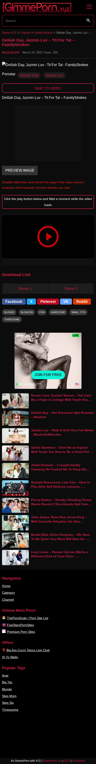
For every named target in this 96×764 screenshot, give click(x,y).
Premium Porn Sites (21, 631)
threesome (12, 319)
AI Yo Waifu (10, 657)
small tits (78, 312)
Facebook (13, 301)
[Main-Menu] (89, 7)
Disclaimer (78, 760)
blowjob (27, 312)
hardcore (58, 312)
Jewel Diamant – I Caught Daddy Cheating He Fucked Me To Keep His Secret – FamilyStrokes (59, 469)
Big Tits (7, 682)
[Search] (88, 20)
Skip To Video (48, 88)
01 (14, 32)
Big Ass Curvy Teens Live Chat (28, 650)
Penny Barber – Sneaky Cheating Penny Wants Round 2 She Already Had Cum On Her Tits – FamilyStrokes (62, 504)
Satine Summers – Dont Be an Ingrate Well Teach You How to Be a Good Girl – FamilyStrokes (61, 452)
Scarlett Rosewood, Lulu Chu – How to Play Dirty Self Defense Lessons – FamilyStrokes (60, 486)
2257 (67, 760)
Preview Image (19, 170)
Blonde (7, 689)
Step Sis (8, 702)
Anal (5, 675)
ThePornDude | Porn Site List (27, 618)
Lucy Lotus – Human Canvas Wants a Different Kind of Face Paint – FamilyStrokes (59, 556)
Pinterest (48, 301)
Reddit (82, 301)
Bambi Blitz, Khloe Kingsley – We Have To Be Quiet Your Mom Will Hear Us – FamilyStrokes (60, 539)
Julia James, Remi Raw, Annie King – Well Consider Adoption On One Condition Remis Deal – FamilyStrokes (60, 521)
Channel (25, 32)
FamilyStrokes (43, 32)
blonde (9, 312)
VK (66, 301)
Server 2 (71, 288)
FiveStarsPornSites (20, 625)
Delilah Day (11, 52)
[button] (48, 236)
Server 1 (25, 288)
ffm (41, 312)
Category (8, 592)
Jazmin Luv (54, 75)
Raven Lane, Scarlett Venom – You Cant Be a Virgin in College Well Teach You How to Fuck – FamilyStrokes (61, 399)
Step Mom (9, 696)
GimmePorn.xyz (52, 760)
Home (6, 32)
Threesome (10, 709)
